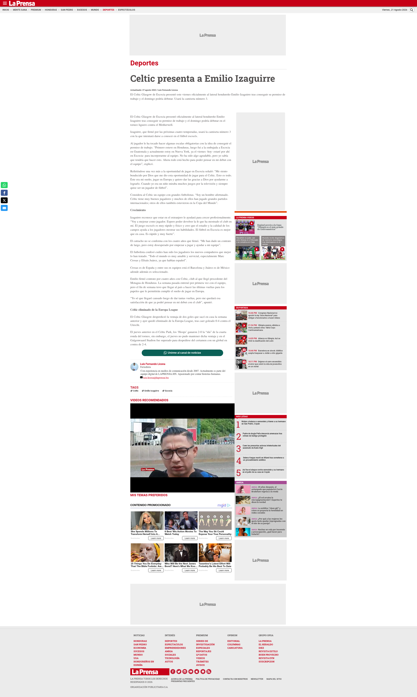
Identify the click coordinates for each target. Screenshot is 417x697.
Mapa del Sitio (273, 679)
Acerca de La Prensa (182, 679)
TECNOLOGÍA (172, 658)
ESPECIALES (203, 647)
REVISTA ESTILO (268, 651)
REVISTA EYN (266, 658)
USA (136, 658)
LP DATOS (201, 654)
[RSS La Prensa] (209, 671)
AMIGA (169, 651)
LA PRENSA (265, 641)
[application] (182, 447)
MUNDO (138, 654)
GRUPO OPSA (266, 635)
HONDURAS (140, 641)
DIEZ (261, 647)
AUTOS (169, 661)
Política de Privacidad (208, 679)
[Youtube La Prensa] (191, 671)
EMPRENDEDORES (175, 647)
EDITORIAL (233, 641)
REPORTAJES (203, 651)
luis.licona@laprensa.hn (156, 377)
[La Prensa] (145, 671)
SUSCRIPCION (266, 661)
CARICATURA (235, 647)
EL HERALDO (266, 644)
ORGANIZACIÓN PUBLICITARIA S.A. (149, 687)
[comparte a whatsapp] (4, 185)
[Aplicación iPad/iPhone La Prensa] (197, 671)
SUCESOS (139, 651)
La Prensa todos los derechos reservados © (149, 680)
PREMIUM (202, 635)
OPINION (232, 635)
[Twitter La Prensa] (178, 671)
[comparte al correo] (4, 208)
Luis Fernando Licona (168, 90)
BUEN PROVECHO (269, 654)
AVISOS (200, 664)
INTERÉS (170, 635)
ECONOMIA (140, 647)
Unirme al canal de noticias (184, 353)
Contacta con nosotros (235, 679)
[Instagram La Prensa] (184, 671)
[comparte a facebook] (4, 193)
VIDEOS (200, 658)
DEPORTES (171, 641)
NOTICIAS (139, 635)
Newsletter (257, 679)
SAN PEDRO (140, 644)
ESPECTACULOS (174, 644)
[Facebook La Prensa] (172, 671)
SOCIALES (170, 654)
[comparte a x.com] (4, 200)
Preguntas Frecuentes (183, 681)
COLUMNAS (233, 644)
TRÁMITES (202, 661)
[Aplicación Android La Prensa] (203, 671)
